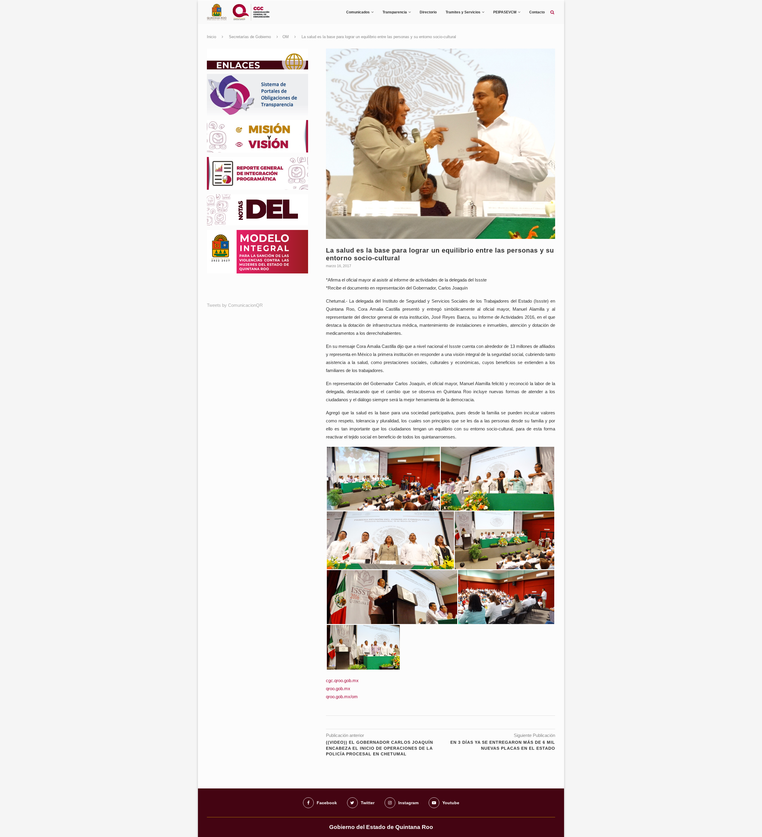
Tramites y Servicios (463, 12)
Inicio (211, 37)
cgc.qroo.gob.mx (342, 680)
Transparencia (394, 12)
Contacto (537, 12)
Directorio (428, 12)
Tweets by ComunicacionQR (235, 305)
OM (285, 37)
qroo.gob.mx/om (342, 696)
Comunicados (358, 12)
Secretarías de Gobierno (250, 37)
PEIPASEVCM (504, 12)
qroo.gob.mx (338, 688)
